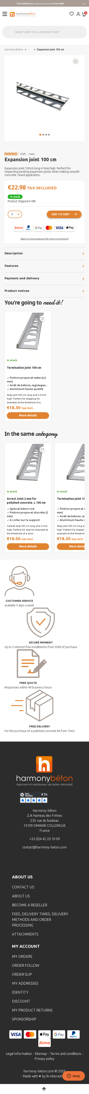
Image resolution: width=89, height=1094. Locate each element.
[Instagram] (38, 862)
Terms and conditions (65, 1053)
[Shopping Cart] (84, 15)
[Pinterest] (64, 862)
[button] (40, 135)
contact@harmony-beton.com (44, 847)
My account (26, 946)
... (30, 49)
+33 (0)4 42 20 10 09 (44, 839)
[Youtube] (51, 862)
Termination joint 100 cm (24, 367)
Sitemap (41, 1053)
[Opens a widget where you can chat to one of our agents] (73, 1076)
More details (28, 415)
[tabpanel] (28, 368)
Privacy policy (44, 1058)
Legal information (19, 1053)
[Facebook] (25, 862)
